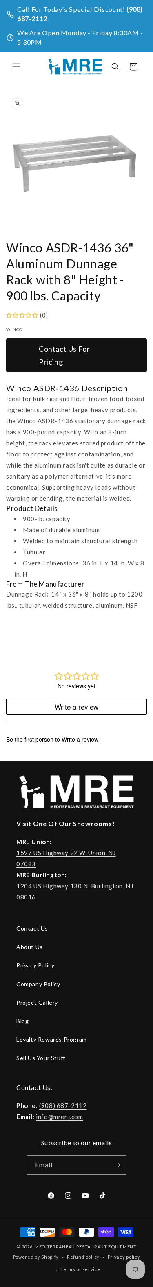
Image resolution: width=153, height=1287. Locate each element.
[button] (16, 67)
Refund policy (83, 1257)
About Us (29, 946)
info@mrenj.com (59, 1116)
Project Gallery (37, 1002)
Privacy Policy (35, 965)
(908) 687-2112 (62, 1105)
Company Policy (38, 984)
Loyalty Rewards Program (51, 1039)
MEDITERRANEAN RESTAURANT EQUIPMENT (86, 1246)
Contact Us (32, 928)
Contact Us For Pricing (64, 355)
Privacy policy (124, 1257)
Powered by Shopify (36, 1257)
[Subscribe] (117, 1165)
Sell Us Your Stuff (40, 1057)
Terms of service (80, 1269)
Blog (22, 1020)
